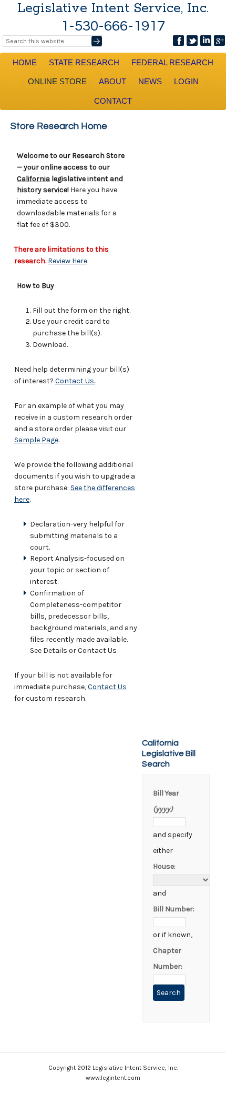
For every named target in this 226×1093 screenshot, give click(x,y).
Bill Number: (173, 909)
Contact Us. (75, 380)
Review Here (67, 260)
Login (186, 81)
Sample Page (36, 439)
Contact (113, 100)
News (150, 81)
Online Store (57, 81)
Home (25, 62)
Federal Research (172, 62)
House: (164, 866)
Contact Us (107, 686)
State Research (84, 62)
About (112, 81)
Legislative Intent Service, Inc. (113, 8)
